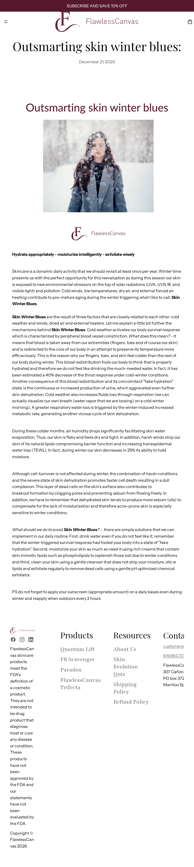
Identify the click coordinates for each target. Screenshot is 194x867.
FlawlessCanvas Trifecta (80, 683)
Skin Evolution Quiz (125, 667)
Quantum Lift (77, 649)
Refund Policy (131, 702)
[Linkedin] (31, 640)
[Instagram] (22, 640)
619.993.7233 (175, 655)
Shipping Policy (125, 688)
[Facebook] (13, 640)
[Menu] (6, 22)
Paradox (71, 669)
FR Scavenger (77, 659)
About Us (124, 649)
